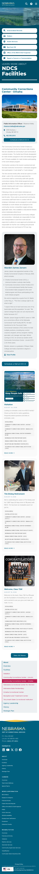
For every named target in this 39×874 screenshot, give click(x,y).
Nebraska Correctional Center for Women (18, 685)
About (5, 662)
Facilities (6, 670)
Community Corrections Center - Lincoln (18, 677)
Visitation (6, 674)
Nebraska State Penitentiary (13, 688)
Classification (5, 850)
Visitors (9, 36)
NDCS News (5, 794)
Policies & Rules (6, 800)
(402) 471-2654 (12, 741)
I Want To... (31, 4)
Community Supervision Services (11, 847)
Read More (8, 453)
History (6, 707)
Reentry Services (6, 842)
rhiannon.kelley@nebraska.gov (14, 126)
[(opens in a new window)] (3, 750)
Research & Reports (7, 797)
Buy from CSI (11, 47)
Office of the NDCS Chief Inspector (19, 53)
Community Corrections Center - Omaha (18, 681)
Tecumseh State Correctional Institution (18, 699)
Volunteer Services (7, 845)
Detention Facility (7, 824)
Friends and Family (7, 836)
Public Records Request (8, 803)
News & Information (10, 791)
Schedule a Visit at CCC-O (19, 140)
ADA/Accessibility (7, 815)
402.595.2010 (10, 136)
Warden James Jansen (15, 268)
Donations (5, 821)
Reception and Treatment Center (15, 696)
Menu (36, 4)
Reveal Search (26, 4)
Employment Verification (9, 818)
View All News (20, 655)
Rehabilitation (8, 830)
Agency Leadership (10, 703)
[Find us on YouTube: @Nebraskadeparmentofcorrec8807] (7, 750)
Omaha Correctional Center (13, 692)
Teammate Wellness (7, 783)
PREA (3, 809)
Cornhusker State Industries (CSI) (11, 853)
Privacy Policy (19, 864)
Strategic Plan (8, 711)
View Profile (11, 355)
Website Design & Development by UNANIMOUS (19, 870)
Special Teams (6, 786)
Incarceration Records (14, 30)
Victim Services (12, 41)
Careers (5, 777)
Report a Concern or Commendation (19, 58)
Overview (7, 666)
